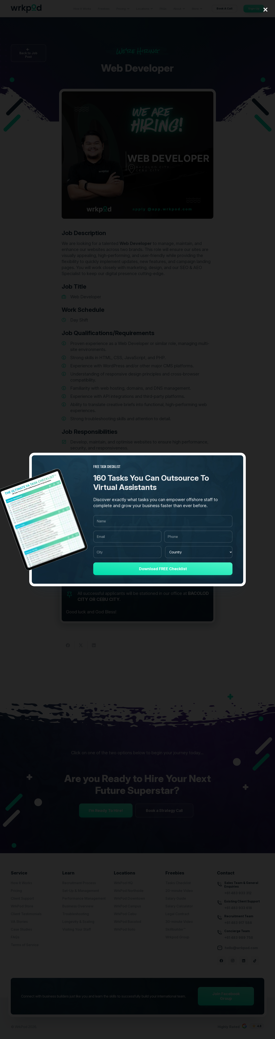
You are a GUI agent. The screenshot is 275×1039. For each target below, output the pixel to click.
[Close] (265, 9)
